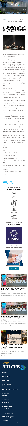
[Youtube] (25, 9)
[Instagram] (24, 9)
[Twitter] (7, 376)
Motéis (14, 197)
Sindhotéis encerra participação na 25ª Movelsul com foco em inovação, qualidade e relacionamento (13, 290)
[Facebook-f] (22, 9)
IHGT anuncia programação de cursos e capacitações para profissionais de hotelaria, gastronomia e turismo (13, 346)
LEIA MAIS (2, 299)
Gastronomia (14, 212)
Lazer (14, 206)
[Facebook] (3, 376)
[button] (4, 9)
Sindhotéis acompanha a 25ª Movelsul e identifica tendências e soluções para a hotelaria (13, 318)
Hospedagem (14, 218)
